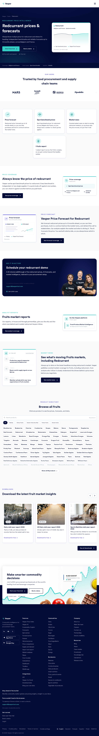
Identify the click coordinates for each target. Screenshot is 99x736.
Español (81, 729)
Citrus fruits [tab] (20, 422)
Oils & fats (51, 627)
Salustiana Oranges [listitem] (77, 436)
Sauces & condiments (54, 680)
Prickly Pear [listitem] (7, 448)
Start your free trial (16, 591)
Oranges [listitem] (56, 436)
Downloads (77, 652)
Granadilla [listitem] (66, 440)
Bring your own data (28, 685)
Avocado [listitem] (16, 440)
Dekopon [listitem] (64, 432)
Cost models (26, 658)
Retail (50, 677)
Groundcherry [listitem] (77, 440)
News (24, 655)
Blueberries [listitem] (18, 428)
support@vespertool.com (14, 286)
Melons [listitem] (56, 428)
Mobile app (25, 669)
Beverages (51, 635)
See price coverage (11, 195)
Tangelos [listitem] (7, 440)
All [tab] (5, 422)
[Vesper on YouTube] (8, 631)
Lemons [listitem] (6, 436)
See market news (49, 380)
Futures (24, 638)
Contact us (77, 630)
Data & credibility (79, 635)
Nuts (49, 647)
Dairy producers (53, 669)
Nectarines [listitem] (81, 465)
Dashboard (25, 663)
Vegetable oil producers (55, 685)
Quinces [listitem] (77, 456)
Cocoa (50, 630)
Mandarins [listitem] (22, 436)
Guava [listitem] (87, 440)
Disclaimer (22, 729)
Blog (75, 643)
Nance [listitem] (64, 428)
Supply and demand (28, 647)
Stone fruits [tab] (55, 422)
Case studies (78, 649)
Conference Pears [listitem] (21, 452)
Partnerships (78, 633)
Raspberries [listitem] (85, 428)
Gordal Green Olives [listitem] (37, 465)
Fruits (8, 16)
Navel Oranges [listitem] (34, 436)
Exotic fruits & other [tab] (32, 422)
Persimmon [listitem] (69, 444)
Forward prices (27, 635)
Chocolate (51, 663)
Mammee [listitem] (24, 444)
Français (74, 729)
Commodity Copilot (28, 627)
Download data (27, 683)
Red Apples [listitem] (87, 456)
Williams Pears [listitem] (82, 460)
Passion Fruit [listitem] (58, 444)
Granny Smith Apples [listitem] (10, 456)
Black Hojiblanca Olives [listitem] (20, 465)
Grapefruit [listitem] (73, 432)
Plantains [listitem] (89, 444)
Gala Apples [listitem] (57, 452)
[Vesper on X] (12, 631)
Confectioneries (53, 666)
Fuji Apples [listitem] (46, 452)
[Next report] (95, 496)
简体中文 (94, 729)
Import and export (28, 649)
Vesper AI (25, 624)
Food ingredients (53, 641)
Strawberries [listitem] (30, 432)
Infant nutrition (52, 671)
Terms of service (33, 729)
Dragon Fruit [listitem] (55, 440)
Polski (87, 729)
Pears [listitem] (70, 456)
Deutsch (67, 729)
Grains (50, 624)
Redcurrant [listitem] (19, 432)
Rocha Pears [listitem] (45, 460)
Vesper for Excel (27, 680)
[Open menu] (95, 3)
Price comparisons (28, 644)
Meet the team (78, 624)
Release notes (78, 660)
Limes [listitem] (14, 436)
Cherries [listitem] (28, 428)
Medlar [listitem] (40, 444)
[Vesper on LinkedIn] (4, 631)
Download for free (10, 537)
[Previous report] (90, 496)
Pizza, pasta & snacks (54, 674)
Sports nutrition (53, 683)
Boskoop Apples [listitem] (73, 448)
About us (77, 621)
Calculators (77, 657)
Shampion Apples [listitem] (58, 460)
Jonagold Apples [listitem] (48, 456)
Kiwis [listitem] (16, 444)
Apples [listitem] (49, 448)
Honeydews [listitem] (7, 444)
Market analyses (27, 652)
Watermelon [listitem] (42, 432)
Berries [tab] (11, 422)
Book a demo (27, 48)
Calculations (26, 661)
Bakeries (50, 660)
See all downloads (86, 548)
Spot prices (26, 633)
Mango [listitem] (32, 444)
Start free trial (10, 48)
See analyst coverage (12, 331)
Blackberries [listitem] (8, 428)
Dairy (49, 621)
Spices (50, 649)
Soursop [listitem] (26, 448)
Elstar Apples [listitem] (35, 452)
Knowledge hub (78, 655)
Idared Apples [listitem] (34, 456)
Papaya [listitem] (48, 444)
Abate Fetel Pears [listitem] (38, 448)
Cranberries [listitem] (38, 428)
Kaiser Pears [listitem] (61, 456)
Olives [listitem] (90, 465)
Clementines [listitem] (53, 432)
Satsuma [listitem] (89, 436)
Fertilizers (51, 638)
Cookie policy (13, 729)
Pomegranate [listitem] (73, 428)
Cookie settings (45, 729)
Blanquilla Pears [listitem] (60, 448)
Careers (76, 627)
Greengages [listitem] (51, 465)
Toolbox (25, 666)
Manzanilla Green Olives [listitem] (66, 465)
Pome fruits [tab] (45, 422)
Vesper (4, 16)
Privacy (4, 729)
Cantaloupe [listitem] (34, 440)
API (23, 677)
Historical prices (27, 641)
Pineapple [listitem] (79, 444)
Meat (50, 644)
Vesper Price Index (28, 621)
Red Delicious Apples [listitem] (10, 460)
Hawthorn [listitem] (23, 456)
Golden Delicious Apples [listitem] (85, 452)
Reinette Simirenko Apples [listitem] (29, 460)
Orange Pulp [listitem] (46, 436)
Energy (50, 652)
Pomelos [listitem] (65, 436)
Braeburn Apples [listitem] (87, 448)
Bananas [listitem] (24, 440)
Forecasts (25, 630)
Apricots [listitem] (6, 465)
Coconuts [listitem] (44, 440)
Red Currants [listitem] (8, 432)
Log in (4, 721)
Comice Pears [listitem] (8, 452)
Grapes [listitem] (48, 428)
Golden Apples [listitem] (69, 452)
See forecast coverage (51, 240)
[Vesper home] (6, 4)
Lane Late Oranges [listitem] (86, 432)
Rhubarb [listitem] (17, 448)
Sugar (50, 633)
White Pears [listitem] (71, 460)
